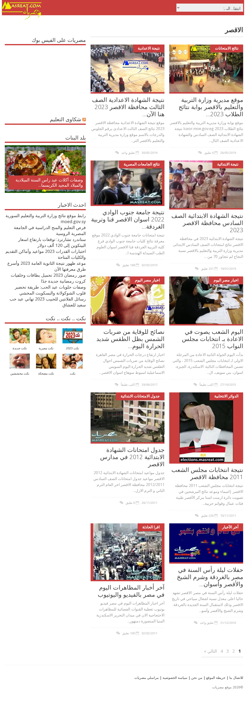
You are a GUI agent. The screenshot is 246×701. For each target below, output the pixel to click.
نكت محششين (19, 373)
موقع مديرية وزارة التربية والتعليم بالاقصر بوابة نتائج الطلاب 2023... (211, 106)
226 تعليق (207, 515)
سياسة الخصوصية (174, 677)
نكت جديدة (20, 348)
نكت (73, 373)
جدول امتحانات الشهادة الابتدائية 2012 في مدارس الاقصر (132, 457)
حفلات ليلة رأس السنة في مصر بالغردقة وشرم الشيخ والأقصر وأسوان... (210, 577)
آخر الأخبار (230, 527)
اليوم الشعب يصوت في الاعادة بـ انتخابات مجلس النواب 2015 (212, 338)
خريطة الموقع (215, 677)
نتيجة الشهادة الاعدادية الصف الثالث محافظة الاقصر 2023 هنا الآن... (128, 106)
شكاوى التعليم (65, 119)
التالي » (210, 651)
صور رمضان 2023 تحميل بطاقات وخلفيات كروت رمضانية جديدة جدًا (48, 278)
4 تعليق (209, 152)
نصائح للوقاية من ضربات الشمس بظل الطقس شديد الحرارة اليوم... (130, 338)
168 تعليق (128, 265)
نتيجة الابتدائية (227, 164)
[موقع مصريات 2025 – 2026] (21, 18)
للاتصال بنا (236, 677)
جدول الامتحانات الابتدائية (140, 396)
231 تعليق (207, 268)
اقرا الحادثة (151, 527)
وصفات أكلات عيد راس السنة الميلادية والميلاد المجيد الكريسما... (49, 182)
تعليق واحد (128, 152)
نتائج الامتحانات (226, 48)
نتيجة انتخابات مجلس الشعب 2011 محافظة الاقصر (207, 473)
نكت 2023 (72, 348)
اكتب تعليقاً (128, 384)
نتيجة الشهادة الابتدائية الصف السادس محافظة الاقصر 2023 (207, 222)
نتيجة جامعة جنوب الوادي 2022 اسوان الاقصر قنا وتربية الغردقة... (127, 219)
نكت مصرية (46, 348)
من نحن (196, 677)
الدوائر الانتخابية (226, 396)
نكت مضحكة (46, 373)
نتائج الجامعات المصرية (142, 164)
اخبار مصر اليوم (147, 280)
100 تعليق (128, 633)
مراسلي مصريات (146, 677)
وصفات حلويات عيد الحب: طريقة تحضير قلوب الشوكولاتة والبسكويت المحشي (50, 290)
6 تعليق (130, 503)
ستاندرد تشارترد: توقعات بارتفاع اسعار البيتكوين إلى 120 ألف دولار (52, 242)
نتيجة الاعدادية (149, 48)
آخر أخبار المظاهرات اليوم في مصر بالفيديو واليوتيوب (131, 590)
